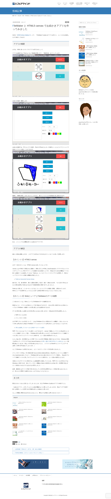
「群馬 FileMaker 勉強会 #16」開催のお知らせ (55, 416)
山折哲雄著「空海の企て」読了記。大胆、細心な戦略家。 (29, 449)
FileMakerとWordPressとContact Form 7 (24, 402)
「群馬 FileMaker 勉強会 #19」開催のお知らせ (25, 409)
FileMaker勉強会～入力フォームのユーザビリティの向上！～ (29, 452)
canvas (18, 444)
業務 (67, 22)
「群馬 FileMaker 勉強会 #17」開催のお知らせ (25, 416)
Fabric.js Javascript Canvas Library (24, 279)
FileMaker (25, 444)
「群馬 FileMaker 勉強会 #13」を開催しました (55, 423)
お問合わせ (35, 475)
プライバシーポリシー (45, 475)
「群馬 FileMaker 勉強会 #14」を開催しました (25, 423)
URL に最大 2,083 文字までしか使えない (53, 341)
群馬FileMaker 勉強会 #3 (24, 35)
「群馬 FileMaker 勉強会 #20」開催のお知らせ (55, 402)
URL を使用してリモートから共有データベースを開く (30, 327)
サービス (21, 475)
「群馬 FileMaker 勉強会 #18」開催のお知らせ (55, 409)
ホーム (15, 475)
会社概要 (28, 475)
